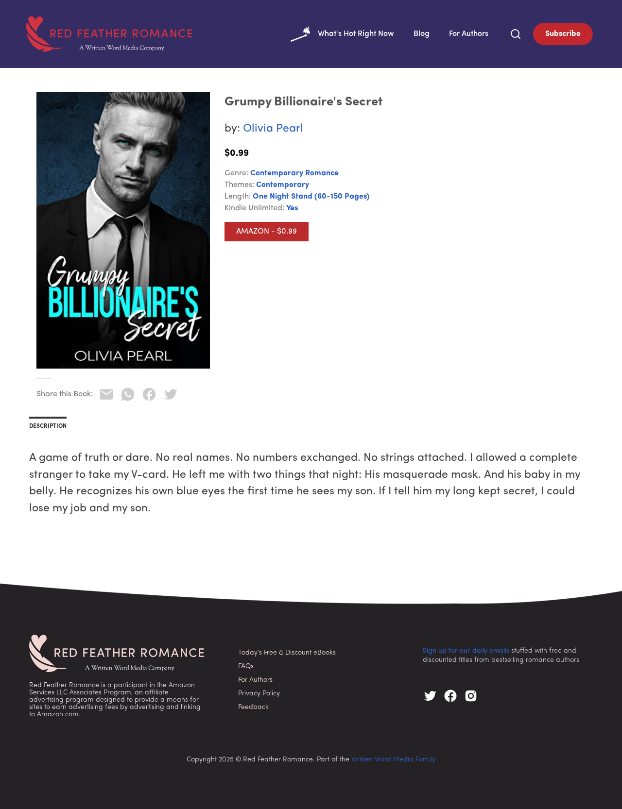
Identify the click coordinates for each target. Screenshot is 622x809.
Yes (292, 208)
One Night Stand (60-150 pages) (311, 197)
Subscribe (563, 34)
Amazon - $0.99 (266, 232)
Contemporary (282, 185)
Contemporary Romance (294, 173)
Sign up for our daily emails (466, 651)
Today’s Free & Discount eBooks (287, 653)
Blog (422, 34)
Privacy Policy (259, 693)
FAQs (246, 666)
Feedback (253, 707)
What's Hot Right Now (356, 34)
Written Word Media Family (393, 759)
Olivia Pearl (273, 129)
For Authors (468, 34)
